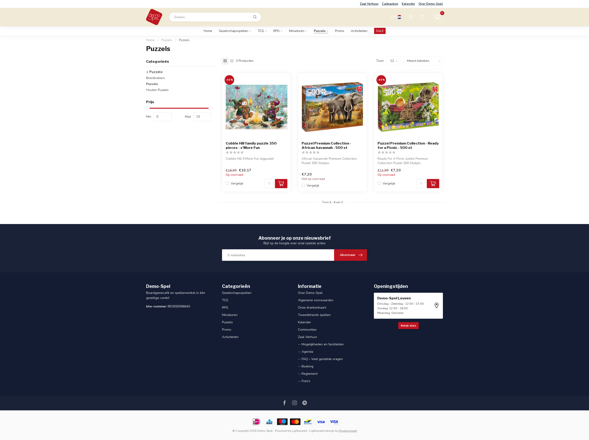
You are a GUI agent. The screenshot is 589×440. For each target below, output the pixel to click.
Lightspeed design (322, 431)
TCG (261, 31)
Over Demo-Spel (431, 4)
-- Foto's (304, 381)
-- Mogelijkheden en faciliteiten (321, 344)
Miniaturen (296, 31)
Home (208, 31)
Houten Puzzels (157, 90)
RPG (276, 31)
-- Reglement (308, 374)
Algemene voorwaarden (315, 300)
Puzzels (320, 31)
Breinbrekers (155, 78)
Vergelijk (237, 183)
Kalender (408, 4)
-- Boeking (305, 366)
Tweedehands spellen (314, 315)
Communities (307, 329)
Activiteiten (359, 31)
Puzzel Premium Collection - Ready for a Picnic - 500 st (408, 145)
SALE (380, 31)
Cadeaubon (390, 4)
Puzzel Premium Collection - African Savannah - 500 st (326, 145)
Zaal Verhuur (369, 4)
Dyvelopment (348, 431)
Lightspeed (299, 431)
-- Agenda (305, 351)
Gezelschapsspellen (233, 31)
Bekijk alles (408, 325)
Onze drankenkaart (312, 307)
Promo (339, 31)
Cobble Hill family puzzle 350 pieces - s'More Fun (251, 145)
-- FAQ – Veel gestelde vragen (320, 359)
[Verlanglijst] (422, 17)
